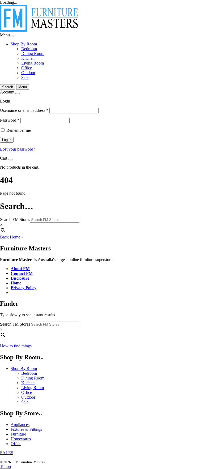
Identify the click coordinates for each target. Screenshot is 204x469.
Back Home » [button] (11, 237)
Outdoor (28, 72)
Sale (24, 77)
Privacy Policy (23, 287)
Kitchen (28, 58)
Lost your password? (17, 149)
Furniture (18, 434)
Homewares (21, 439)
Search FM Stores (15, 219)
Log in (6, 140)
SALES (6, 452)
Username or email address (24, 110)
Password (9, 120)
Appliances (20, 424)
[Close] (13, 36)
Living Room (32, 63)
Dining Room (32, 53)
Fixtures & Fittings (26, 429)
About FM (20, 268)
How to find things (16, 346)
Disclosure (20, 278)
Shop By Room (24, 44)
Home (16, 283)
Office (26, 68)
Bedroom (29, 48)
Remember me (18, 130)
